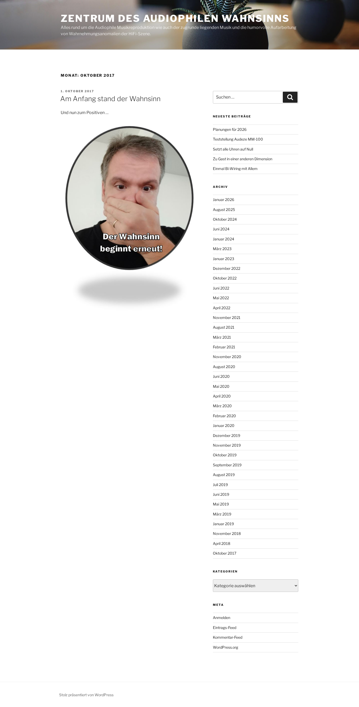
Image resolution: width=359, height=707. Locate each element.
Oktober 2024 (225, 219)
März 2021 (222, 337)
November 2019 (227, 445)
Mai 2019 (221, 504)
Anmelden (221, 617)
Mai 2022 (221, 298)
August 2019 (224, 474)
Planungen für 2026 (230, 129)
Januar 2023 (223, 258)
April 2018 (221, 543)
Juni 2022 (221, 288)
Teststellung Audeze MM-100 (238, 139)
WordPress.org (225, 647)
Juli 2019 (220, 484)
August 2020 (224, 366)
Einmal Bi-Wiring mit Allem (235, 168)
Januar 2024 (223, 239)
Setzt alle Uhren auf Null (233, 149)
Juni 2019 (221, 494)
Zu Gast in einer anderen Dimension (242, 159)
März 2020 (222, 406)
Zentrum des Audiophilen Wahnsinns (175, 18)
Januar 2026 (223, 199)
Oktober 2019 (225, 455)
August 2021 (223, 327)
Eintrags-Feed (224, 627)
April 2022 (221, 308)
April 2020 (222, 396)
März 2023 (222, 248)
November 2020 (227, 356)
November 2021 (226, 317)
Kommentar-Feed (227, 637)
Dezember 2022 (226, 268)
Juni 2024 (221, 229)
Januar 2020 (223, 425)
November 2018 (227, 533)
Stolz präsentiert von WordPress (86, 695)
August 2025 (224, 209)
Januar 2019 (223, 524)
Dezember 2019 (226, 435)
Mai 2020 (221, 386)
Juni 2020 (221, 376)
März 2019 (222, 514)
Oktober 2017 (224, 553)
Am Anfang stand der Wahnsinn (110, 99)
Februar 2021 (224, 347)
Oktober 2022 (225, 278)
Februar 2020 (224, 416)
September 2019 (227, 465)
